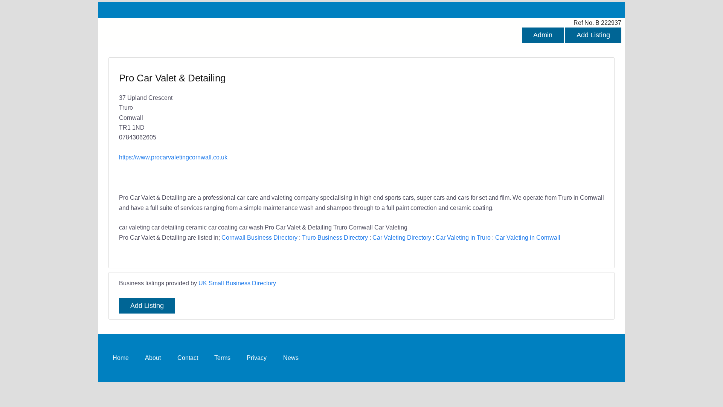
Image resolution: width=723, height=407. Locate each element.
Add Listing (593, 35)
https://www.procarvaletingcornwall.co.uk (173, 157)
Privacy (257, 357)
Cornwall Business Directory (259, 237)
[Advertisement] (479, 126)
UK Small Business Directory (237, 283)
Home (121, 357)
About (153, 357)
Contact (187, 357)
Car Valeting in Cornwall (527, 237)
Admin (542, 35)
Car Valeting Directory (401, 237)
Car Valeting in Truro (463, 237)
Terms (222, 357)
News (291, 357)
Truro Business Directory (335, 237)
